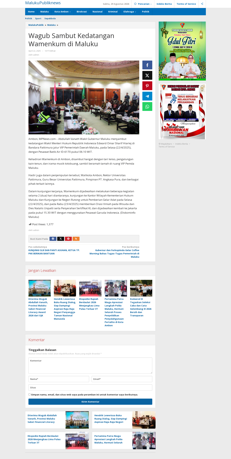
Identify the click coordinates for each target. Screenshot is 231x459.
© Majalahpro (165, 143)
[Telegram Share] (147, 96)
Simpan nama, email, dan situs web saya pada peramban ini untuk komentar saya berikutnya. (84, 394)
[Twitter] (60, 239)
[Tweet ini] (147, 75)
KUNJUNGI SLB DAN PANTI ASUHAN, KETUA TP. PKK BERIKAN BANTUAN (54, 250)
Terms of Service (167, 146)
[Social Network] (202, 4)
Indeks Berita (181, 143)
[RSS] (76, 239)
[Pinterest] (68, 239)
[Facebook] (53, 239)
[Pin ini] (147, 85)
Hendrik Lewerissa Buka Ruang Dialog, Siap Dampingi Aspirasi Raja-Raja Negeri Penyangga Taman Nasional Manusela (65, 308)
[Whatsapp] (147, 106)
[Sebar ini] (147, 65)
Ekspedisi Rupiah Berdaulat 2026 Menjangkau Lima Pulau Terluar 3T (44, 439)
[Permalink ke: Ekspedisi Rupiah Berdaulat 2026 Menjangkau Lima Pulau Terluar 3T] (90, 288)
